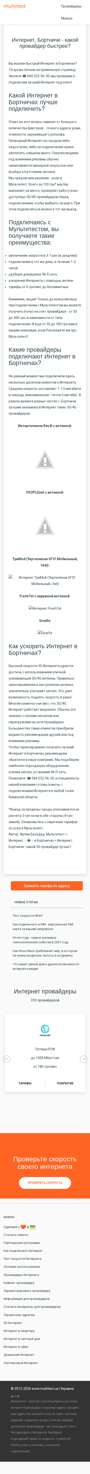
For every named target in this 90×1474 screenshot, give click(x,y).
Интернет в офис (16, 1347)
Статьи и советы (16, 1235)
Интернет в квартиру (19, 1331)
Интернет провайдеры (45, 990)
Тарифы (24, 1083)
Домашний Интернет (19, 1355)
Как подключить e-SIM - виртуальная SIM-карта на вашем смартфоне (43, 927)
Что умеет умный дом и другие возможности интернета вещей (46, 966)
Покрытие (65, 1083)
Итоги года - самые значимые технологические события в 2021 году (40, 940)
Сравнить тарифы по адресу (47, 886)
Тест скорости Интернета (22, 1258)
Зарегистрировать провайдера (27, 1291)
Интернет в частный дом (22, 1339)
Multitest (16, 6)
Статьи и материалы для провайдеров (32, 1307)
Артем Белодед (32, 834)
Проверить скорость (45, 1183)
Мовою (66, 18)
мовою (9, 1217)
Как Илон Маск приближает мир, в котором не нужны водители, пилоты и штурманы (45, 953)
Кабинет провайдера (19, 1283)
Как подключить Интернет (23, 1251)
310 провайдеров (45, 1000)
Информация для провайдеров (27, 1299)
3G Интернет (13, 1323)
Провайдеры (71, 6)
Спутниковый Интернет (21, 1363)
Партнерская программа (22, 1243)
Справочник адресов (19, 1315)
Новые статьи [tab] (26, 902)
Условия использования (22, 1266)
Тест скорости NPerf (27, 915)
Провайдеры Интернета (21, 1275)
